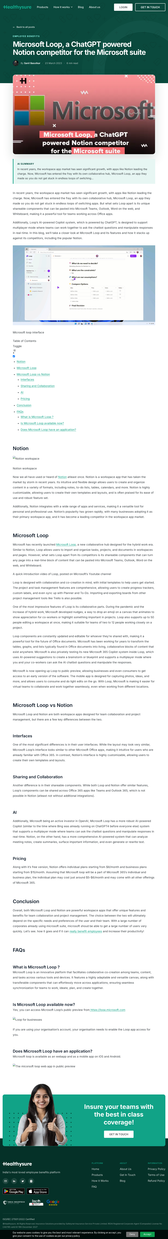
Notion (21, 361)
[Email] (6, 1181)
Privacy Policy (156, 1169)
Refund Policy (156, 1180)
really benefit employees (86, 931)
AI (22, 392)
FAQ (94, 1186)
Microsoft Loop (26, 368)
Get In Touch (127, 1174)
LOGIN (123, 7)
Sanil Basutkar (32, 63)
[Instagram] (31, 1181)
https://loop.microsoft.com (107, 1009)
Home (95, 1169)
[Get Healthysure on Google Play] (14, 1191)
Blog (122, 1180)
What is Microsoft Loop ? (37, 417)
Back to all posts (24, 27)
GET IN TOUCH (150, 7)
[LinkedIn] (14, 1181)
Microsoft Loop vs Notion (33, 374)
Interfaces (27, 379)
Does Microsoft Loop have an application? (48, 429)
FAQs (20, 411)
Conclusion (24, 405)
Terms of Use (156, 1174)
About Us (125, 1169)
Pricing (25, 398)
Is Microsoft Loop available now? (42, 423)
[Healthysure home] (17, 7)
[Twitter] (23, 1181)
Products (97, 1174)
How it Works (100, 1180)
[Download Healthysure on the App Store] (38, 1191)
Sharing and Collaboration (38, 386)
